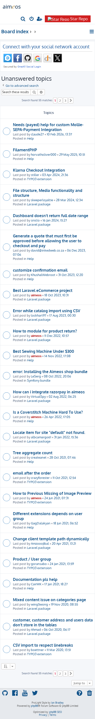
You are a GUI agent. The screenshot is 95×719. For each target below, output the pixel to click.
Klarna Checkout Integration (39, 170)
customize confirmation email (40, 270)
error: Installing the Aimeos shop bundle (50, 371)
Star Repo (79, 18)
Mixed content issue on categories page (49, 599)
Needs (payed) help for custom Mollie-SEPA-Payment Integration (48, 127)
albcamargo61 (41, 437)
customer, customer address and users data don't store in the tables (53, 622)
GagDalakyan (40, 523)
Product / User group (32, 559)
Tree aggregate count (32, 452)
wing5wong (39, 604)
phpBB (34, 705)
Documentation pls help (35, 579)
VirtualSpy (38, 396)
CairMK (36, 584)
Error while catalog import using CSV (46, 310)
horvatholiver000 (43, 154)
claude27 (37, 134)
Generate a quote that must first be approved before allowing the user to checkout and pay (47, 240)
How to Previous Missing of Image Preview (52, 493)
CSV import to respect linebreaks (43, 645)
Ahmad (36, 629)
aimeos (36, 295)
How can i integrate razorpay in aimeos (49, 391)
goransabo (39, 564)
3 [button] (65, 100)
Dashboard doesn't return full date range (50, 215)
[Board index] (11, 6)
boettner (37, 650)
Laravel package (38, 204)
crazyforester (40, 478)
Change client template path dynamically (51, 538)
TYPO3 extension (39, 179)
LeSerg (36, 376)
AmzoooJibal (40, 543)
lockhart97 (38, 315)
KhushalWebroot (43, 275)
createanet (39, 457)
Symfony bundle (38, 380)
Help (30, 138)
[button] (70, 100)
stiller (35, 175)
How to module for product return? (45, 331)
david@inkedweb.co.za (47, 250)
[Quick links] (92, 31)
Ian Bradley (57, 702)
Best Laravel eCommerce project (42, 290)
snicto (35, 220)
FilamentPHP (25, 149)
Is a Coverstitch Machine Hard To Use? (48, 412)
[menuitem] (23, 19)
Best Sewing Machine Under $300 (43, 351)
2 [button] (60, 100)
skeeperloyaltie (42, 200)
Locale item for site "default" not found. (49, 432)
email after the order (32, 473)
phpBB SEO (55, 711)
